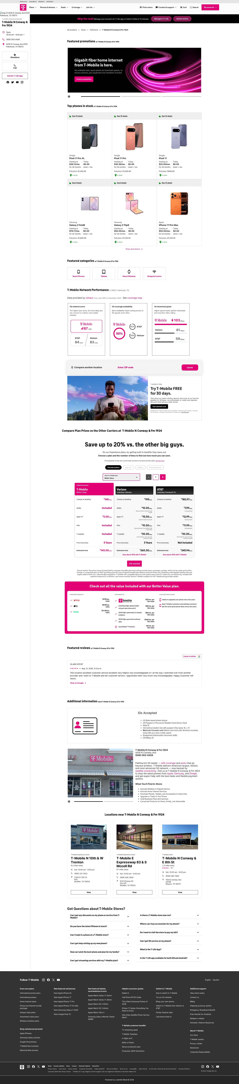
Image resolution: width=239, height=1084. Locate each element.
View (89, 892)
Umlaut (90, 298)
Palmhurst (94, 30)
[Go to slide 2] (122, 97)
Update (190, 367)
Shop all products (134, 249)
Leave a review (189, 656)
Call (15, 66)
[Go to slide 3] (162, 97)
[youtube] (17, 82)
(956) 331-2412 (80, 873)
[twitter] (12, 82)
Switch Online (182, 19)
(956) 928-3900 (127, 877)
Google (193, 773)
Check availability (83, 79)
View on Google (78, 683)
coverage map (134, 298)
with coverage (168, 763)
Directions (15, 56)
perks (184, 763)
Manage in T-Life (161, 19)
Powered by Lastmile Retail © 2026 (119, 1080)
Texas (83, 30)
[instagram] (22, 82)
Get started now (159, 406)
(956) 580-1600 (172, 876)
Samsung (179, 773)
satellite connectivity (145, 771)
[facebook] (7, 82)
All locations (72, 30)
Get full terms (185, 412)
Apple (170, 773)
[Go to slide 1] (82, 97)
